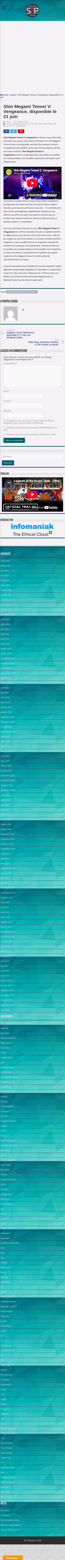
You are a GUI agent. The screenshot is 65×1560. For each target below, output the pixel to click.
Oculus (4, 1321)
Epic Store (5, 1150)
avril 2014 (5, 878)
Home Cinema (7, 1204)
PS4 (31, 124)
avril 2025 (5, 639)
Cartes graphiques (9, 1077)
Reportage (5, 1365)
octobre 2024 (7, 668)
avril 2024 (5, 697)
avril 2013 (5, 912)
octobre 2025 (7, 609)
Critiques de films (8, 1121)
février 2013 (6, 922)
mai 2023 (5, 751)
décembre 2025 (8, 600)
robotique (5, 1379)
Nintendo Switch (20, 124)
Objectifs (5, 1316)
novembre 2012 (8, 936)
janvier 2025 (6, 653)
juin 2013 (5, 907)
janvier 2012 (6, 985)
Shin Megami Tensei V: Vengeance (21, 292)
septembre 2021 (8, 849)
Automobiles (6, 1057)
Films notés (6, 1165)
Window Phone (7, 1482)
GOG (3, 1184)
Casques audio (7, 1082)
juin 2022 (5, 805)
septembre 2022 (8, 790)
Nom (6, 391)
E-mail (7, 401)
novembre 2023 (8, 722)
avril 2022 (5, 814)
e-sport (4, 1126)
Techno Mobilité (8, 1428)
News (3, 1292)
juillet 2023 (5, 741)
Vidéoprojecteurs (8, 1477)
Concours (5, 1111)
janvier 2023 (6, 771)
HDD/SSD (5, 1199)
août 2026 (5, 561)
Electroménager (8, 1140)
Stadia (3, 1399)
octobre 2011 (7, 1000)
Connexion (5, 1515)
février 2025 (6, 649)
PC (28, 124)
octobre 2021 (7, 844)
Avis (2, 1062)
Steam (3, 1404)
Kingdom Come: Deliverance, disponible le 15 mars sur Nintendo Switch (20, 334)
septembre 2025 (8, 614)
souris (3, 1389)
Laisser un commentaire (16, 126)
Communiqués (7, 1106)
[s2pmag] (32, 9)
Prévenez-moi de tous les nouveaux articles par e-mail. (31, 434)
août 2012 (5, 951)
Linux (3, 1228)
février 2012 (6, 980)
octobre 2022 (7, 785)
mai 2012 (5, 966)
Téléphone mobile (9, 1433)
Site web (7, 411)
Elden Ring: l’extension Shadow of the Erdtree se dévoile (43, 342)
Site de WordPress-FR (10, 1530)
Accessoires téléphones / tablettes (16, 1023)
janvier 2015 (6, 873)
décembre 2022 (8, 775)
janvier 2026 (6, 595)
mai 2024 (5, 692)
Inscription (5, 1510)
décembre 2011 (8, 990)
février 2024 (6, 707)
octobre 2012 (7, 941)
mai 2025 (5, 634)
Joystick (4, 1218)
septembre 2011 (8, 1005)
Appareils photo (8, 1038)
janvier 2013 (6, 927)
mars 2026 (5, 585)
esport (4, 1155)
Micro (3, 1272)
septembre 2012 (8, 946)
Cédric (8, 122)
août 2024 (5, 678)
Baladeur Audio (8, 1067)
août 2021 (5, 853)
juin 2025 (5, 629)
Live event (5, 1238)
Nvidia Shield (6, 1311)
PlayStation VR (7, 1350)
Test (2, 1438)
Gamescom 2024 (8, 1179)
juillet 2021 (5, 858)
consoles (5, 1116)
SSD (2, 1394)
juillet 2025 (5, 624)
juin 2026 (5, 570)
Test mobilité (6, 1443)
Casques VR (6, 1087)
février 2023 (6, 766)
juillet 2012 (5, 956)
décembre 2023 (8, 717)
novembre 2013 (8, 893)
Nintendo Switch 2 (9, 1306)
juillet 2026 (5, 566)
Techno (4, 1423)
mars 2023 (5, 761)
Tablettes (5, 1414)
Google (4, 1189)
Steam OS (5, 1409)
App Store (5, 1033)
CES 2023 (5, 1092)
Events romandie (8, 1160)
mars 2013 (5, 917)
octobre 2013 (7, 897)
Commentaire (10, 363)
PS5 (35, 124)
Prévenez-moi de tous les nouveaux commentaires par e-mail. (30, 428)
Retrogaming (6, 1375)
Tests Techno (6, 1453)
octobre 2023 (7, 727)
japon (3, 1214)
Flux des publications (10, 1520)
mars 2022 (5, 819)
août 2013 (5, 902)
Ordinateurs (6, 1326)
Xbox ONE (52, 124)
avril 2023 (5, 756)
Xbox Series (6, 1497)
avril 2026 (5, 580)
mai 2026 (5, 575)
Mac (2, 1248)
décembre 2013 (8, 888)
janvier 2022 (6, 829)
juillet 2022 (5, 800)
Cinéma (4, 1096)
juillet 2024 (5, 683)
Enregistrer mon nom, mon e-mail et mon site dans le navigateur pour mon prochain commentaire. (28, 421)
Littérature (5, 1233)
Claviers (4, 1101)
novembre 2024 (8, 663)
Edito (3, 1135)
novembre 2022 (8, 780)
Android (4, 1028)
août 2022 (5, 795)
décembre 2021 (8, 834)
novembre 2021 (8, 839)
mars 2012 (5, 976)
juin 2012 (5, 961)
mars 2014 (5, 883)
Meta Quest (6, 1267)
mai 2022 (5, 810)
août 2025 (5, 619)
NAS (2, 1287)
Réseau (4, 1370)
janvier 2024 (6, 712)
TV (2, 1462)
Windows (5, 1487)
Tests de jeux (6, 1448)
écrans (4, 1131)
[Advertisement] (32, 57)
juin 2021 (5, 863)
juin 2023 (5, 746)
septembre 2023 (8, 731)
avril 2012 (5, 971)
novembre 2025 (8, 605)
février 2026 (6, 590)
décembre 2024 (8, 658)
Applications (6, 1043)
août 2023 (5, 736)
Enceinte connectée (9, 1145)
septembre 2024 (8, 673)
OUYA (3, 1331)
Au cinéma (5, 1048)
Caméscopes (6, 1072)
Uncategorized (7, 1467)
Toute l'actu (42, 124)
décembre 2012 (8, 932)
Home (5, 95)
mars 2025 (5, 644)
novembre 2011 (8, 995)
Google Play (6, 1194)
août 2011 (5, 1010)
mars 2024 (5, 702)
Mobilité (4, 1277)
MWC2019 (5, 1282)
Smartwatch (6, 1384)
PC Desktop (6, 1345)
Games (13, 95)
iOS (2, 1209)
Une (2, 1472)
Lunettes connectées (10, 1243)
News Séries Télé (8, 1297)
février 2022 (6, 824)
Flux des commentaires (11, 1525)
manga (4, 1262)
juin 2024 (5, 688)
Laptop (4, 1223)
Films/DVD (5, 1170)
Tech (3, 1419)
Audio (3, 1052)
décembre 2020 (8, 868)
